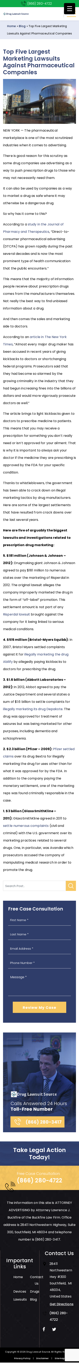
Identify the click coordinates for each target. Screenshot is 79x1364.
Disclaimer (42, 1358)
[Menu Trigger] (69, 8)
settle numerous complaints (26, 825)
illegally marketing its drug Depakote (33, 709)
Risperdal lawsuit (16, 614)
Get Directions (62, 1304)
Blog (22, 26)
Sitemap (60, 1358)
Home (11, 26)
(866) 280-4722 (39, 3)
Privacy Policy (22, 1358)
